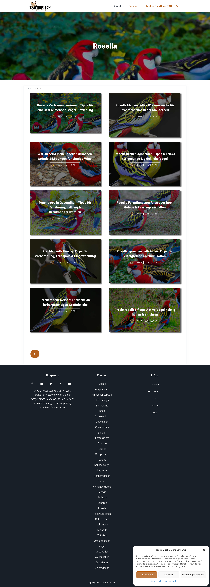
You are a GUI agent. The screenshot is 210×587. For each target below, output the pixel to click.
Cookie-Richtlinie (157, 581)
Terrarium (102, 529)
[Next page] (35, 354)
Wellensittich (102, 557)
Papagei (102, 492)
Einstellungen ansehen (193, 574)
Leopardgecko (102, 475)
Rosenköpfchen (102, 513)
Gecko (102, 448)
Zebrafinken (102, 562)
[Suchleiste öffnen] (177, 6)
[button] (204, 550)
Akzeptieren (147, 574)
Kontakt (154, 398)
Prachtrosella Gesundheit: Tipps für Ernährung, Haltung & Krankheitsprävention (65, 207)
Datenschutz (154, 391)
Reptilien (102, 502)
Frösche (102, 443)
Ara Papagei (102, 400)
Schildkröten (102, 519)
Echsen (133, 6)
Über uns (154, 405)
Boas (102, 410)
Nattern (102, 481)
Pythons (102, 497)
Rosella (102, 508)
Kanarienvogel (102, 464)
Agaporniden (102, 389)
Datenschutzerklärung (173, 581)
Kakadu (102, 459)
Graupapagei (102, 454)
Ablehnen (168, 574)
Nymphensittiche (102, 486)
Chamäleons (102, 427)
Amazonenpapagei (102, 394)
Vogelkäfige (102, 551)
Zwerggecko (102, 567)
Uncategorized (102, 540)
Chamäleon (102, 421)
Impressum (186, 581)
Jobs (154, 412)
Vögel (117, 6)
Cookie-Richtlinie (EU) (158, 6)
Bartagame (102, 405)
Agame (102, 383)
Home (30, 88)
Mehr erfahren (58, 407)
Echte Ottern (102, 437)
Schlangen (102, 524)
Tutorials (102, 535)
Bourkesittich (102, 416)
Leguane (102, 470)
